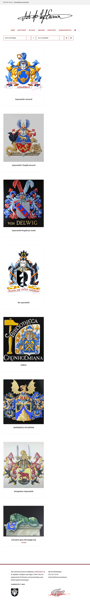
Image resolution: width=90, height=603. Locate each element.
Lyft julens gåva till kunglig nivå (23, 540)
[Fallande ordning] (33, 38)
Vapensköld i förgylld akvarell (23, 165)
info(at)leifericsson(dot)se (21, 2)
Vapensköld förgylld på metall (23, 231)
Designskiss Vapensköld (23, 491)
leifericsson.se (40, 572)
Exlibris (23, 365)
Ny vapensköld (23, 303)
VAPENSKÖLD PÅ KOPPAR (23, 428)
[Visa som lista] (71, 38)
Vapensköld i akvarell (23, 99)
